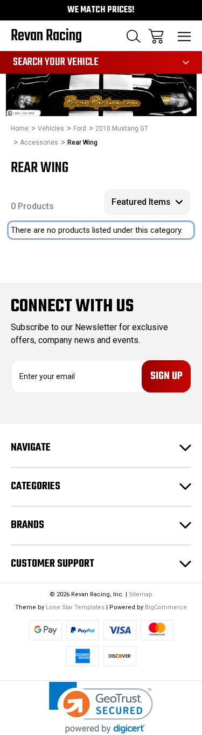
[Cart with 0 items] (156, 36)
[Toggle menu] (184, 36)
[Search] (134, 36)
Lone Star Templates (75, 607)
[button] (101, 708)
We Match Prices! (101, 10)
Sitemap (140, 594)
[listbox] (147, 202)
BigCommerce (166, 607)
